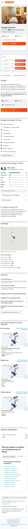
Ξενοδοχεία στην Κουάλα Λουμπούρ (12, 474)
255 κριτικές (21, 29)
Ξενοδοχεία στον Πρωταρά (10, 470)
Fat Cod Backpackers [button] (6, 380)
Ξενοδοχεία (16, 519)
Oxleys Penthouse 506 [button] (6, 410)
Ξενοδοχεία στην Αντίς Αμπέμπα (11, 480)
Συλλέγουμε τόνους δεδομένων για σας (13, 509)
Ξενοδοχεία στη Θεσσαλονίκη (11, 476)
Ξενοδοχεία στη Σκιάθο (9, 482)
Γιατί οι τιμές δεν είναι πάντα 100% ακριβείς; (11, 511)
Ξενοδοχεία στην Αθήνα (9, 466)
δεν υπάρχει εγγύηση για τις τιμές (9, 502)
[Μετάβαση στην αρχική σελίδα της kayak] (9, 2)
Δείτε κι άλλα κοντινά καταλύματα (21, 329)
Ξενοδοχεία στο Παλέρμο (10, 478)
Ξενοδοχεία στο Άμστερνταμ (11, 468)
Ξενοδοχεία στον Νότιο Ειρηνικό (13, 520)
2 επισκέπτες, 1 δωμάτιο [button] (9, 40)
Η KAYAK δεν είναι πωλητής (9, 506)
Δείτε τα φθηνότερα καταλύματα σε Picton (21, 360)
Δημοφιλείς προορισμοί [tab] (9, 456)
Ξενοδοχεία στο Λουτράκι (10, 484)
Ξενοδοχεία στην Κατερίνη (10, 472)
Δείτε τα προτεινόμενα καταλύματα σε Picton (21, 392)
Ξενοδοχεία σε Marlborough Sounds (8, 524)
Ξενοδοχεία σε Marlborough (13, 523)
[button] (2, 2)
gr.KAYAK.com (10, 519)
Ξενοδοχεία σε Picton (21, 524)
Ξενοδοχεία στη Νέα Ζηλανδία (13, 521)
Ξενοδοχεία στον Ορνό (9, 486)
